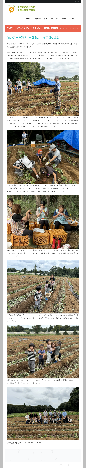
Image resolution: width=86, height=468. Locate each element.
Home (28, 19)
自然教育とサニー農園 (47, 19)
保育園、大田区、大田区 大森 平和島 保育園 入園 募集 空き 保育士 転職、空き (24, 442)
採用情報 (64, 19)
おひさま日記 (71, 19)
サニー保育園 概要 (36, 19)
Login (77, 1)
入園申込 (57, 19)
